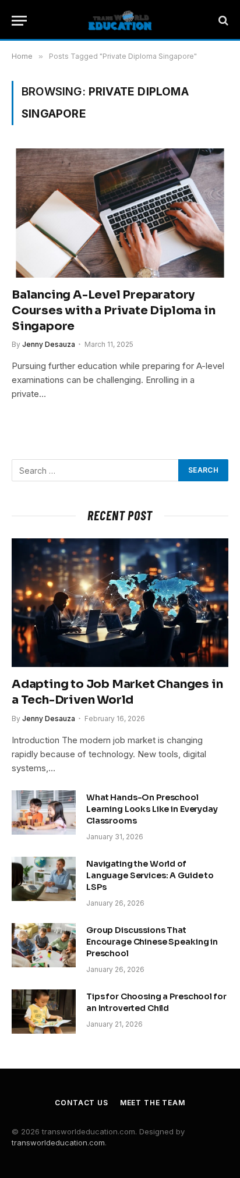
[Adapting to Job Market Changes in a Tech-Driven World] (120, 602)
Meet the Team (152, 1102)
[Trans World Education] (120, 20)
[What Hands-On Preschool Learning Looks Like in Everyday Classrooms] (44, 812)
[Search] (222, 21)
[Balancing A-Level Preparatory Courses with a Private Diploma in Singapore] (120, 212)
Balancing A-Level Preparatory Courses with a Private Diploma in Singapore (113, 310)
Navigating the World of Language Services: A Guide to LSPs (150, 875)
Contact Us (81, 1102)
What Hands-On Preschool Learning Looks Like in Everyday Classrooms (152, 809)
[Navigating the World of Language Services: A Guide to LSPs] (44, 879)
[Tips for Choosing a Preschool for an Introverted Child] (44, 1011)
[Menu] (19, 21)
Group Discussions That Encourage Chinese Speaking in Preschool (152, 942)
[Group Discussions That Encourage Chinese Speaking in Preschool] (44, 945)
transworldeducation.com (58, 1142)
